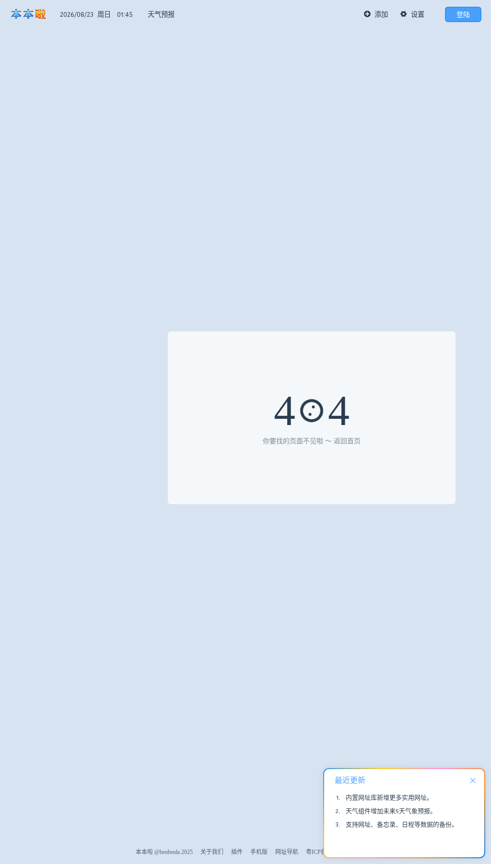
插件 (237, 852)
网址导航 (286, 852)
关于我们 (211, 852)
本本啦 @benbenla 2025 (164, 852)
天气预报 (161, 14)
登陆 (463, 14)
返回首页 (347, 441)
